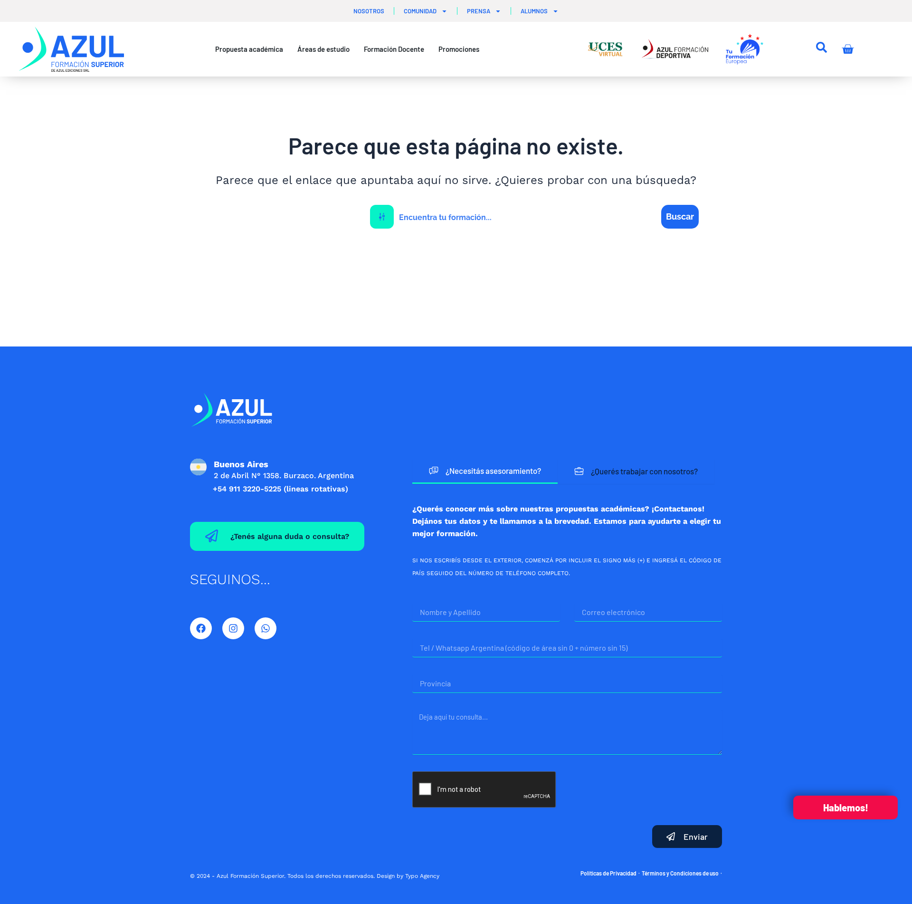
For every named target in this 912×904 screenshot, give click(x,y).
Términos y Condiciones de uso (680, 873)
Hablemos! (845, 807)
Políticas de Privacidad (608, 873)
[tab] (485, 471)
